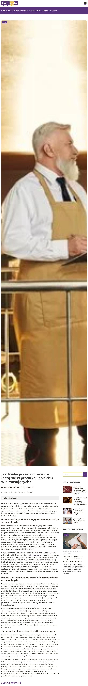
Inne (4, 22)
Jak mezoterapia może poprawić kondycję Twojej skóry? (79, 511)
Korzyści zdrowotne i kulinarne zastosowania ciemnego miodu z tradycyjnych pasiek (80, 501)
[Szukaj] (85, 474)
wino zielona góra (35, 555)
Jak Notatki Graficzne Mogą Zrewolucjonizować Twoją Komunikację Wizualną (80, 490)
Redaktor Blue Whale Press (10, 487)
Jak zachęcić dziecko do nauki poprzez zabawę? (80, 520)
